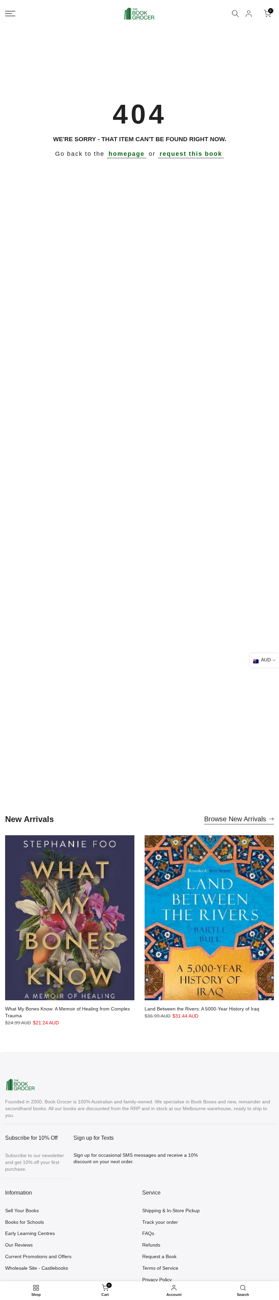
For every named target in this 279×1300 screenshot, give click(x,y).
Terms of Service (160, 1268)
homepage (127, 153)
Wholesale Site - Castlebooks (36, 1268)
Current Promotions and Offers (38, 1256)
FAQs (148, 1233)
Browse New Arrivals (235, 819)
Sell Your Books (22, 1210)
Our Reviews (19, 1245)
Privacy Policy (157, 1279)
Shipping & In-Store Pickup (171, 1210)
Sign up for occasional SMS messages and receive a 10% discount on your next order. (135, 1158)
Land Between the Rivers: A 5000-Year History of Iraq (202, 1008)
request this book (191, 153)
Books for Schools (24, 1222)
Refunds (151, 1245)
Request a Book (159, 1256)
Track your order (160, 1222)
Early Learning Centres (30, 1233)
